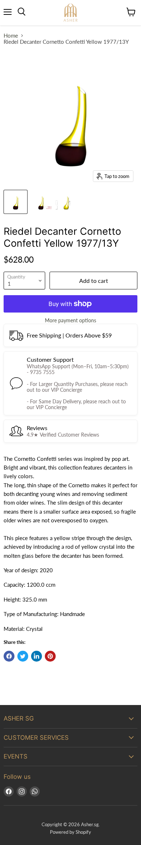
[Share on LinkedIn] (36, 656)
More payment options (70, 320)
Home (11, 36)
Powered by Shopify (70, 832)
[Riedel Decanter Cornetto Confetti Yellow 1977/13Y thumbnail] (15, 201)
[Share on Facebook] (9, 656)
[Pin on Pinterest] (50, 656)
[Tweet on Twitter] (22, 656)
